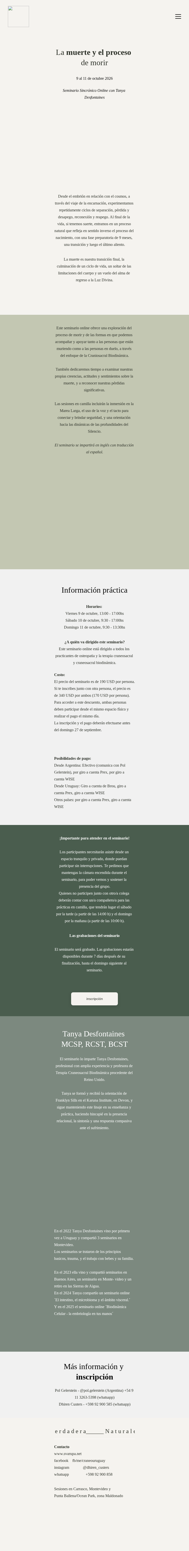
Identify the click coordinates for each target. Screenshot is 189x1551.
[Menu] (178, 16)
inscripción (94, 999)
